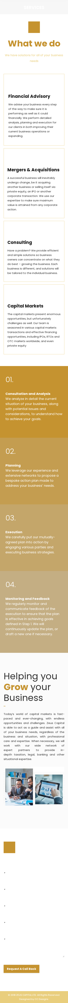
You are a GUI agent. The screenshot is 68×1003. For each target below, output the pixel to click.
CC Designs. (42, 999)
